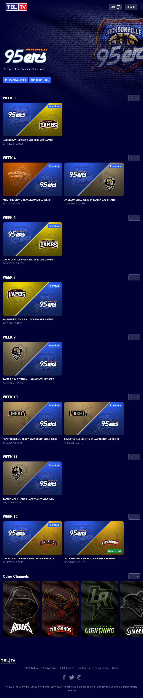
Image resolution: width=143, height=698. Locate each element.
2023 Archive (32, 668)
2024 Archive (49, 668)
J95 (116, 7)
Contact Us (84, 668)
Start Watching (15, 80)
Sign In (131, 7)
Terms (115, 668)
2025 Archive (67, 668)
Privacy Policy (101, 668)
